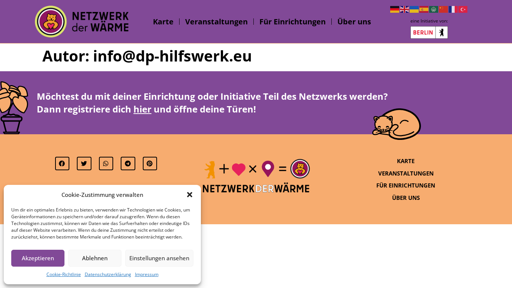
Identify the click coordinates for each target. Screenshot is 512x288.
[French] (453, 8)
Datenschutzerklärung (108, 274)
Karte (163, 21)
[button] (189, 194)
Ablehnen (95, 258)
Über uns (354, 21)
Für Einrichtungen (292, 21)
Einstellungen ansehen (159, 258)
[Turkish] (463, 8)
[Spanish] (424, 8)
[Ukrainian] (414, 8)
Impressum (147, 274)
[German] (395, 8)
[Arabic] (434, 8)
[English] (405, 8)
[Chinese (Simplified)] (444, 8)
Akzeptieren (38, 258)
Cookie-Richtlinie (63, 274)
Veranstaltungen (216, 21)
